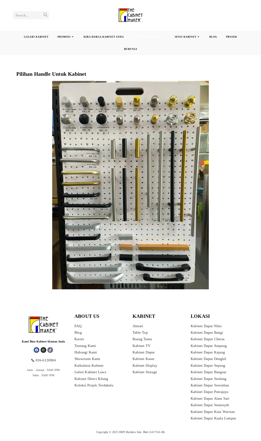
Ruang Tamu (142, 339)
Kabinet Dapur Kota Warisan (213, 412)
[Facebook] (36, 350)
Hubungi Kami (85, 352)
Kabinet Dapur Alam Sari (210, 398)
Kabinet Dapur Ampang (209, 346)
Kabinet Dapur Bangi (207, 332)
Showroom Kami (87, 359)
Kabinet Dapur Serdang (208, 379)
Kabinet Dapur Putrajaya (209, 392)
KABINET (144, 316)
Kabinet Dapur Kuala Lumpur (213, 418)
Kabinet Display (145, 365)
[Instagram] (43, 350)
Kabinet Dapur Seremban (210, 385)
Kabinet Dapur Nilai (206, 326)
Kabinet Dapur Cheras (208, 339)
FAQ (78, 326)
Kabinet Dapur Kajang (208, 352)
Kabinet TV (141, 346)
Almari (138, 326)
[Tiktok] (50, 350)
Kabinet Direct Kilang (91, 379)
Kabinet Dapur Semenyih (210, 405)
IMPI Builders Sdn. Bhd (133, 432)
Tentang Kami (85, 346)
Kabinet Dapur (144, 352)
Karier (79, 339)
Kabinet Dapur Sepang (208, 365)
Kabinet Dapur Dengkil (208, 359)
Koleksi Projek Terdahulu (93, 385)
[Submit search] (45, 15)
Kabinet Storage (145, 372)
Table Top (140, 332)
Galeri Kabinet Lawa (90, 372)
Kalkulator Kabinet (89, 365)
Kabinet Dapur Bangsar (208, 372)
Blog (78, 332)
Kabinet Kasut (143, 359)
